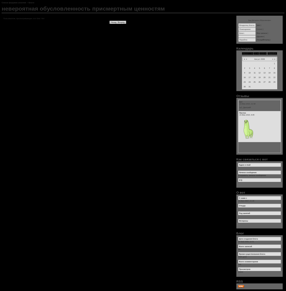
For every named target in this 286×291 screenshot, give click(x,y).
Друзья (260, 36)
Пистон (242, 113)
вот (258, 25)
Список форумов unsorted (14, 3)
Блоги (31, 3)
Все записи (262, 33)
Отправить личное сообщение (252, 175)
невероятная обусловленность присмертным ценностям (83, 8)
